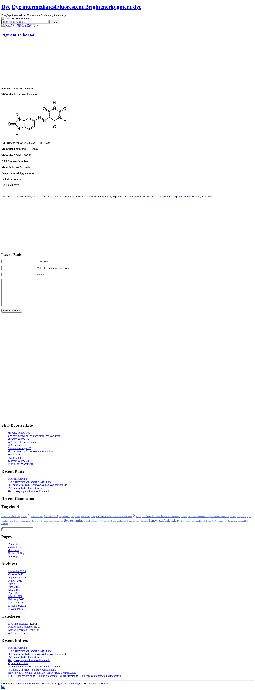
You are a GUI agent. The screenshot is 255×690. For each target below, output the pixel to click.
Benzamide (242, 521)
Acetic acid (85, 517)
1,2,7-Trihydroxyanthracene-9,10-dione (30, 481)
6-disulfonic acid (91, 521)
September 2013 (17, 577)
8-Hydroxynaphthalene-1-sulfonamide (29, 491)
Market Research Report (21, 629)
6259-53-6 (14, 454)
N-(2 (41, 517)
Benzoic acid (51, 516)
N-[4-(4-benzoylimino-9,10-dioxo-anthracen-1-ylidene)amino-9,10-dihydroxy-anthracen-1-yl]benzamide (65, 675)
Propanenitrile (64, 517)
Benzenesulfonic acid (162, 520)
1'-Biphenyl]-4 (242, 517)
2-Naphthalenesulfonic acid (104, 516)
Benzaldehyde (173, 517)
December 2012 (17, 605)
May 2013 (14, 590)
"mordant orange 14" (19, 448)
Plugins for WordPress (20, 463)
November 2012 (17, 608)
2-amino (17, 521)
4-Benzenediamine (124, 517)
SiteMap (13, 556)
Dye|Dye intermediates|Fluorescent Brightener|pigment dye (71, 7)
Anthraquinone (119, 521)
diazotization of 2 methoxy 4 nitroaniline (30, 451)
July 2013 (13, 583)
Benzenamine (73, 520)
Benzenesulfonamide (196, 517)
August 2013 (15, 580)
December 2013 (17, 571)
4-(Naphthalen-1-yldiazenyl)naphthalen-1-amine (34, 666)
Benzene (144, 521)
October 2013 (15, 574)
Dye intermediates (18, 623)
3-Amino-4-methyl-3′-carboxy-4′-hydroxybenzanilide (37, 484)
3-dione (184, 517)
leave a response (174, 196)
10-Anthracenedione (155, 516)
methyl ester (75, 517)
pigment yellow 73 (18, 460)
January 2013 (15, 602)
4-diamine (5, 517)
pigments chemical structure (23, 442)
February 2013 (16, 599)
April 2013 (14, 593)
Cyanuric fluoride (18, 663)
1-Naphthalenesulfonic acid (52, 521)
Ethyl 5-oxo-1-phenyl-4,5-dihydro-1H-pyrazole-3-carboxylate (42, 672)
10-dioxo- (36, 521)
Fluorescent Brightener (20, 626)
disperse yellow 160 (19, 432)
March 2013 (15, 596)
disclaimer (13, 550)
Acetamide (26, 521)
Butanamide (232, 521)
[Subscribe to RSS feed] (15, 18)
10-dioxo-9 (207, 521)
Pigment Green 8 (17, 478)
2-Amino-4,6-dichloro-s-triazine (25, 488)
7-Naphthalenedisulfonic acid (217, 517)
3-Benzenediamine (132, 521)
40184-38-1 (14, 457)
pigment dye (87, 196)
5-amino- (106, 521)
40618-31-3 (14, 445)
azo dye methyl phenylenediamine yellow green (34, 435)
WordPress (102, 683)
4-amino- (35, 517)
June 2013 (14, 586)
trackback (189, 196)
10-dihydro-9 (219, 521)
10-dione (15, 516)
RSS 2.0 (149, 196)
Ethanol (233, 517)
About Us (13, 544)
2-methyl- (140, 517)
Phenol (24, 516)
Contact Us (14, 547)
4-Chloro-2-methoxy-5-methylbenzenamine (32, 669)
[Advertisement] (23, 62)
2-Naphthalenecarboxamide (191, 521)
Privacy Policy (16, 553)
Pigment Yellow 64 (17, 35)
